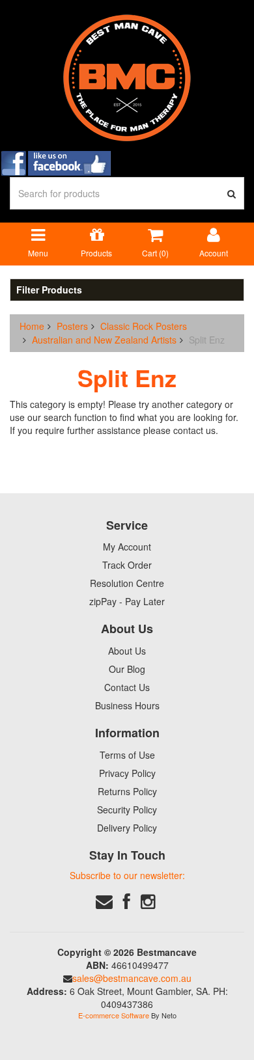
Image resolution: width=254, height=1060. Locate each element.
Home (32, 326)
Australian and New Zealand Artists (104, 339)
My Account (127, 546)
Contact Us (127, 687)
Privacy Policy (127, 773)
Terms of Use (127, 754)
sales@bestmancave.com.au (131, 978)
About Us (127, 650)
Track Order (127, 564)
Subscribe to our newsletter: (127, 875)
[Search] (231, 193)
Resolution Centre (127, 583)
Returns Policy (127, 791)
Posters (72, 326)
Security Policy (127, 809)
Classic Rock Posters (143, 326)
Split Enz (207, 339)
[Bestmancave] (127, 76)
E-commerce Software (113, 1015)
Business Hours (127, 705)
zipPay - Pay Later (127, 601)
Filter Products (49, 290)
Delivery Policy (127, 827)
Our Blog (127, 668)
